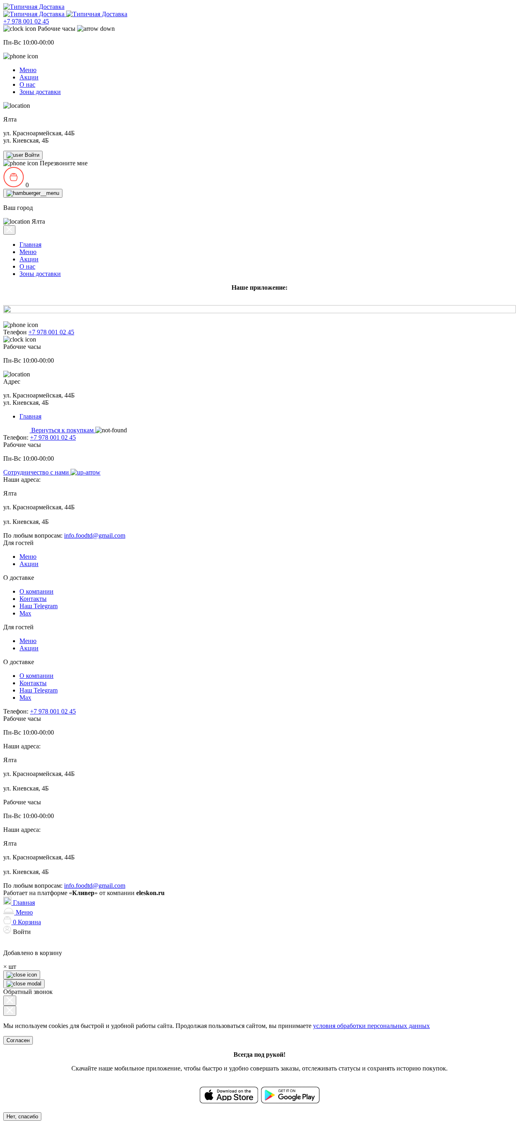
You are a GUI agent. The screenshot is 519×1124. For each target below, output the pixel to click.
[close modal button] (9, 1001)
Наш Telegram (38, 606)
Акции (29, 77)
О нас (27, 84)
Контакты (33, 598)
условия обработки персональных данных (371, 1025)
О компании (36, 591)
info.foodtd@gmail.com (94, 535)
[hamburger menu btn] (32, 193)
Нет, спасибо (22, 1116)
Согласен (18, 1040)
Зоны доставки (40, 91)
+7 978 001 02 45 (26, 21)
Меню (27, 69)
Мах (25, 613)
